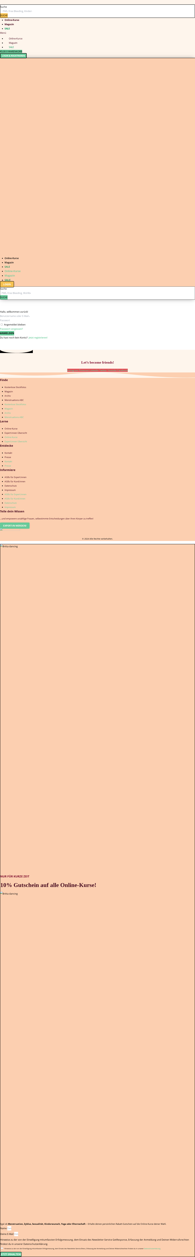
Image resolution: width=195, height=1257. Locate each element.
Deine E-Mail (7, 1234)
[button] (97, 33)
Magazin (9, 24)
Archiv (8, 395)
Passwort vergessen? (11, 328)
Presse (8, 457)
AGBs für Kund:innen (15, 481)
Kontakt (8, 452)
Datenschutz (11, 485)
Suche (3, 6)
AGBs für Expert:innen (15, 477)
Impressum (10, 490)
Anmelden (7, 333)
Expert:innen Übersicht (16, 432)
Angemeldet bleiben (15, 324)
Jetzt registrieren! (38, 337)
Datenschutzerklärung (152, 1248)
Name (3, 1228)
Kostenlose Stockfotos (15, 387)
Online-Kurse (12, 20)
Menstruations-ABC (14, 400)
